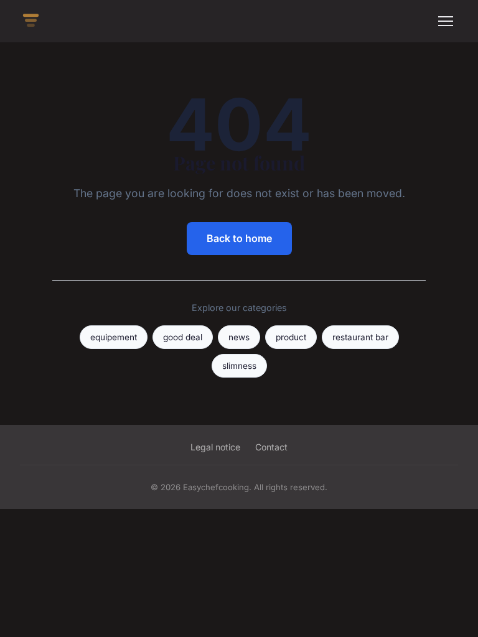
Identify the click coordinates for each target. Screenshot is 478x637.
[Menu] (445, 21)
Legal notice (215, 447)
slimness (239, 366)
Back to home (239, 238)
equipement (113, 337)
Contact (271, 447)
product (291, 337)
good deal (182, 337)
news (239, 337)
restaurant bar (360, 337)
